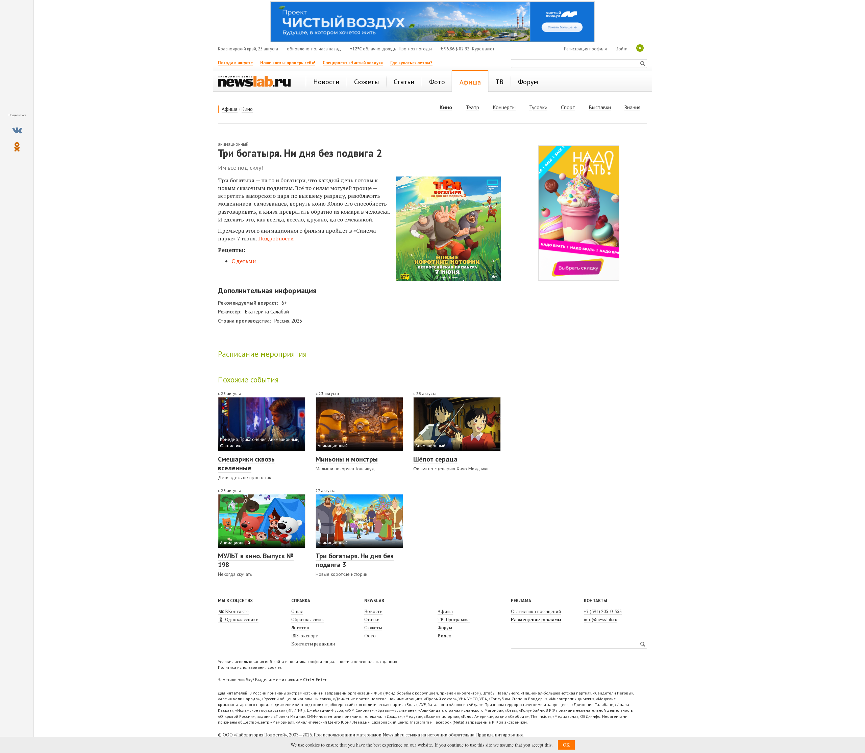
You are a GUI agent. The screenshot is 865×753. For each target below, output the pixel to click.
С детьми (243, 261)
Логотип (300, 628)
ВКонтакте (236, 611)
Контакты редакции (313, 644)
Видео (444, 636)
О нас (297, 611)
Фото (370, 636)
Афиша (230, 109)
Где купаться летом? (411, 63)
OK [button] (566, 745)
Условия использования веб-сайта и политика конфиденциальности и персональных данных (307, 661)
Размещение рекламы (536, 619)
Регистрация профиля (585, 49)
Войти (621, 49)
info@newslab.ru (600, 619)
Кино (247, 109)
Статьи (371, 619)
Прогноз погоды (415, 49)
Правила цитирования (499, 735)
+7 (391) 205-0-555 (603, 611)
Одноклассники (241, 619)
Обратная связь (307, 619)
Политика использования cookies (250, 667)
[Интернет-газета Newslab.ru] (257, 82)
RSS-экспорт (304, 636)
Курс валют (483, 49)
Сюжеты (373, 628)
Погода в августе (235, 63)
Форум (445, 628)
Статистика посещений (536, 611)
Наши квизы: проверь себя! (287, 63)
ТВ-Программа (454, 619)
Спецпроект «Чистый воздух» (353, 63)
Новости (373, 611)
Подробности (276, 238)
